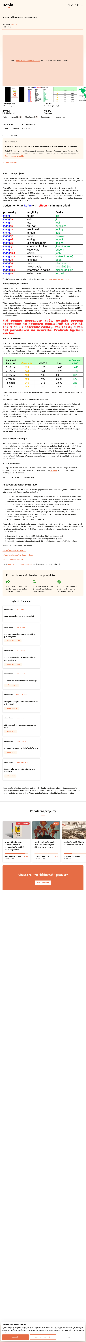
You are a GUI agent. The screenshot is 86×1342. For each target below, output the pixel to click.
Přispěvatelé (31, 117)
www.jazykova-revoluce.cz (59, 279)
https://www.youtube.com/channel (16, 560)
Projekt (5, 117)
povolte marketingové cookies (28, 60)
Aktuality (16, 117)
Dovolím (15, 1337)
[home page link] (8, 5)
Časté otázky (46, 117)
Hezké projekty (60, 117)
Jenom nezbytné (42, 1337)
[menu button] (82, 5)
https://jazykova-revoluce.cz (14, 550)
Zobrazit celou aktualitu (14, 156)
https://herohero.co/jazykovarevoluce (18, 555)
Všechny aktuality (10, 163)
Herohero (53, 470)
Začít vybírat (43, 883)
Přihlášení (72, 5)
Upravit (68, 1337)
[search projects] (78, 5)
